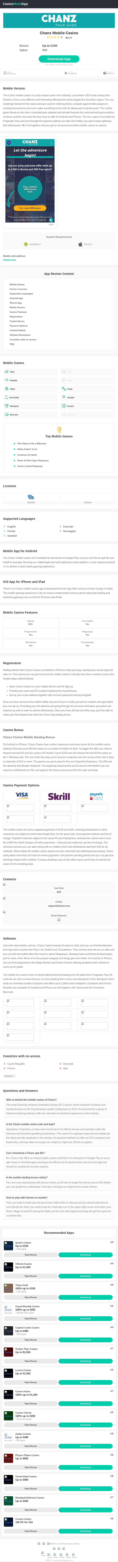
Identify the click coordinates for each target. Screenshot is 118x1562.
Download (85, 1255)
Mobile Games (17, 284)
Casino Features (18, 312)
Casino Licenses (18, 289)
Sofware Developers (20, 335)
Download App (59, 59)
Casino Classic (23, 1412)
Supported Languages (21, 293)
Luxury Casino (23, 1370)
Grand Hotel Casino (26, 1476)
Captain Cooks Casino (27, 1327)
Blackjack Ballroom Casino (29, 1497)
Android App (16, 298)
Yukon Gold (21, 1285)
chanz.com (9, 260)
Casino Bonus (17, 321)
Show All (8, 1076)
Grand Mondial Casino (27, 1306)
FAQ (12, 344)
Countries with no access (23, 339)
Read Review (31, 1255)
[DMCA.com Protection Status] (63, 1543)
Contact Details (18, 330)
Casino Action (22, 1391)
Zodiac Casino (23, 1434)
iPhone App (16, 303)
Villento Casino (23, 1264)
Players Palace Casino (27, 1455)
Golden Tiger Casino (26, 1349)
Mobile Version (17, 307)
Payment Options (19, 326)
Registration (16, 316)
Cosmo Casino (23, 1519)
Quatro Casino (23, 1242)
